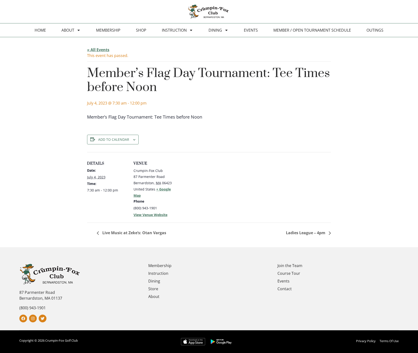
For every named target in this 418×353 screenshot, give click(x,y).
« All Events (98, 49)
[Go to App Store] (193, 341)
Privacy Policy (366, 341)
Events (251, 30)
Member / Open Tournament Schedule (312, 30)
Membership (108, 30)
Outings (374, 30)
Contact (284, 288)
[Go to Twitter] (42, 318)
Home (40, 30)
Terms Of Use (389, 341)
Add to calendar (113, 139)
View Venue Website (150, 214)
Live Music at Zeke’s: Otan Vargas (133, 232)
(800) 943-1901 (32, 308)
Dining (215, 30)
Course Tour (288, 273)
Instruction (174, 30)
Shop (141, 30)
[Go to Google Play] (221, 341)
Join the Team (289, 265)
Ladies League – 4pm (306, 232)
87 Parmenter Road (37, 292)
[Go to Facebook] (23, 318)
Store (153, 288)
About (67, 30)
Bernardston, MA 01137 (40, 298)
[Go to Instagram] (33, 318)
